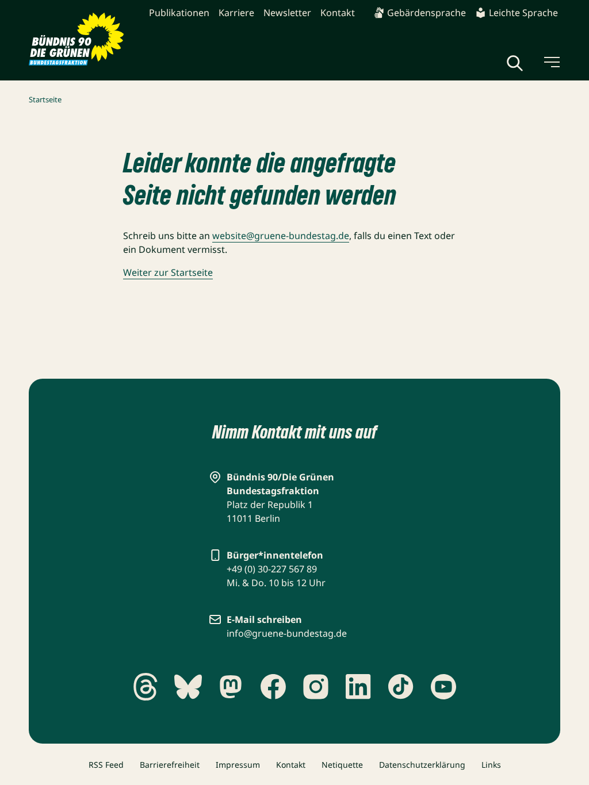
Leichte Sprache (523, 12)
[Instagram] (315, 686)
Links (491, 764)
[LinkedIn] (358, 686)
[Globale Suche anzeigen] (515, 63)
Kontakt (337, 12)
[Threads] (145, 686)
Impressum (238, 764)
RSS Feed (106, 764)
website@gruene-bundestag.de (280, 235)
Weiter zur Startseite (168, 272)
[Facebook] (273, 686)
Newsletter (287, 12)
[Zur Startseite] (76, 39)
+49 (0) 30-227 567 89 (272, 569)
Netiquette (342, 764)
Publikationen (179, 12)
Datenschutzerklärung (422, 764)
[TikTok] (401, 686)
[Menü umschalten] (551, 62)
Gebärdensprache (426, 12)
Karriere (236, 12)
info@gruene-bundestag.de (287, 633)
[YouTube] (443, 686)
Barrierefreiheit (170, 764)
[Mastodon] (230, 686)
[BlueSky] (188, 686)
